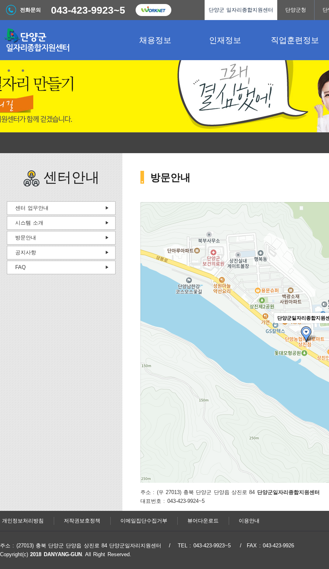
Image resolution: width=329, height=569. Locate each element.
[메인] (60, 40)
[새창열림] (153, 10)
